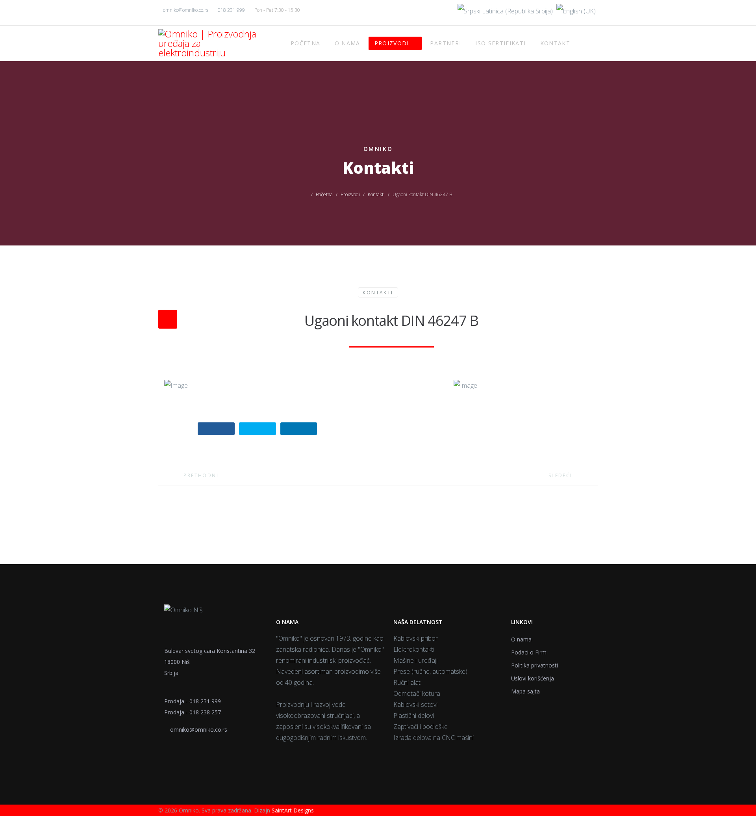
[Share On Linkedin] (298, 428)
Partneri (445, 43)
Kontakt (555, 43)
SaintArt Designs (293, 810)
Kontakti (376, 194)
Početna (305, 43)
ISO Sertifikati (500, 43)
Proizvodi (391, 43)
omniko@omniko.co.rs (185, 10)
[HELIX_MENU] (581, 43)
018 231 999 (231, 10)
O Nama (347, 43)
